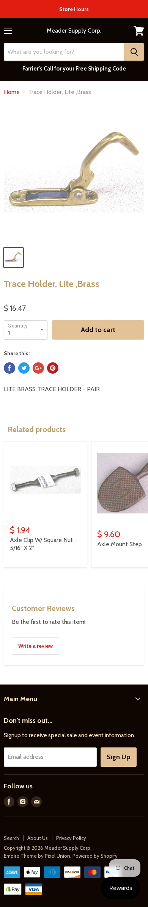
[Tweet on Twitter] (24, 368)
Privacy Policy (71, 838)
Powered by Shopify (95, 856)
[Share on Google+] (38, 368)
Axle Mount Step (119, 544)
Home (12, 92)
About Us (37, 838)
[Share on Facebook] (9, 368)
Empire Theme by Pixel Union (37, 856)
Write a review (35, 645)
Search (11, 838)
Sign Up (119, 757)
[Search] (134, 52)
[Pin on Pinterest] (52, 368)
